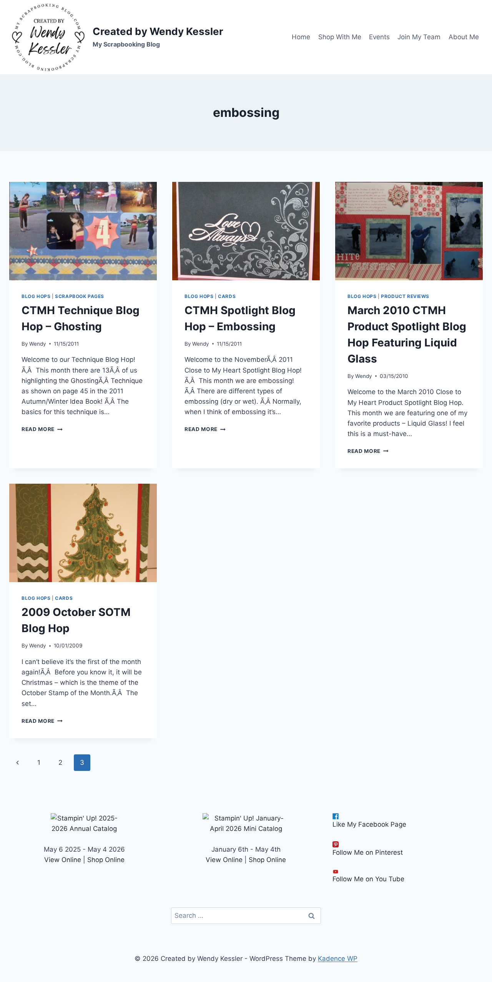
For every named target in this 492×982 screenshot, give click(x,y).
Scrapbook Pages (79, 296)
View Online (62, 860)
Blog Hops (36, 296)
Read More (42, 429)
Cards (227, 296)
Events (379, 37)
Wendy (37, 344)
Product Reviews (405, 296)
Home (301, 37)
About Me (464, 37)
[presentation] (83, 231)
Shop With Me (339, 37)
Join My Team (418, 37)
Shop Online (106, 860)
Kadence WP (337, 958)
